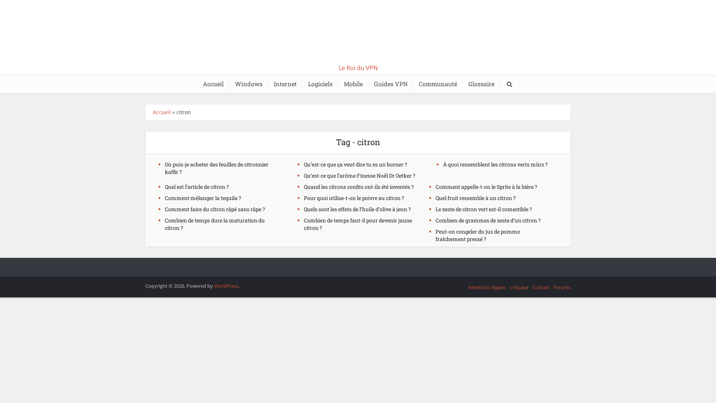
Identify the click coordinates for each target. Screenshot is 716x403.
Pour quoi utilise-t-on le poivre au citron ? (354, 198)
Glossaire (481, 84)
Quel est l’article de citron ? (197, 186)
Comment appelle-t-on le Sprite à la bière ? (486, 186)
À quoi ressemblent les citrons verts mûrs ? (495, 164)
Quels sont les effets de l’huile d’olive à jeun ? (357, 209)
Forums (562, 287)
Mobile (353, 84)
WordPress (226, 285)
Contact (541, 287)
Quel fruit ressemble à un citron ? (476, 198)
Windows (249, 84)
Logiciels (320, 84)
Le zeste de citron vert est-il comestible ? (484, 209)
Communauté (438, 84)
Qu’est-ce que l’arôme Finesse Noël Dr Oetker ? (359, 175)
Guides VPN (391, 84)
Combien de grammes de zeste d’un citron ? (488, 220)
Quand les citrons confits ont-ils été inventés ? (359, 186)
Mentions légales (487, 287)
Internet (285, 84)
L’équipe (519, 287)
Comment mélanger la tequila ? (203, 198)
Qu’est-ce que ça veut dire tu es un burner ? (355, 164)
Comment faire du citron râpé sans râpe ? (215, 209)
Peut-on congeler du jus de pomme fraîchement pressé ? (478, 235)
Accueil (213, 84)
